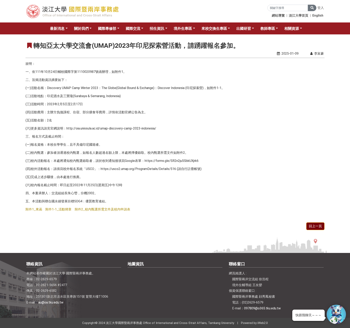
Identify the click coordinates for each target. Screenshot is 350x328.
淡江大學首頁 (298, 15)
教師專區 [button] (267, 28)
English (317, 15)
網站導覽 (278, 15)
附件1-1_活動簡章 (58, 209)
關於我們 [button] (81, 28)
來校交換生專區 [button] (214, 28)
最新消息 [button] (57, 28)
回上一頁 (315, 226)
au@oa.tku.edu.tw (50, 302)
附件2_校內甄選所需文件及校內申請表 (102, 209)
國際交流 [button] (133, 28)
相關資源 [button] (291, 28)
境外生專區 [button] (183, 28)
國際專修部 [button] (107, 28)
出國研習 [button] (243, 28)
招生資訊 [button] (157, 28)
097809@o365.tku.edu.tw (262, 308)
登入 (320, 8)
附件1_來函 (34, 209)
